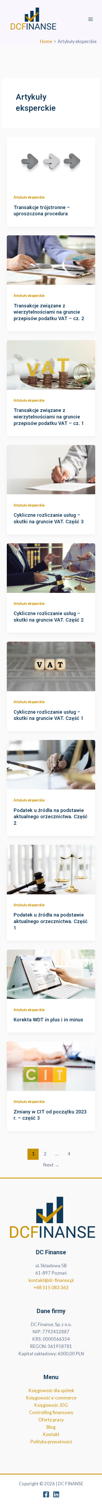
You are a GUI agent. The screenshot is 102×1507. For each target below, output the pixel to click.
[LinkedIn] (56, 1494)
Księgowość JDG (51, 1405)
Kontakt (51, 1434)
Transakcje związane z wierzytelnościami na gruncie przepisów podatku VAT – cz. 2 (49, 312)
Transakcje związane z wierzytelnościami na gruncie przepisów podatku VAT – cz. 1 (49, 416)
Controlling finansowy (51, 1412)
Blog (51, 1427)
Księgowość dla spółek (51, 1390)
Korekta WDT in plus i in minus (48, 1019)
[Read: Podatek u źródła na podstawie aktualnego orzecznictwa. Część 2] (51, 764)
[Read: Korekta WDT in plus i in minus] (51, 973)
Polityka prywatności (51, 1441)
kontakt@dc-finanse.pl (51, 1280)
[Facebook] (46, 1494)
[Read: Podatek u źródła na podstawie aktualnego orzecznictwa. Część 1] (51, 869)
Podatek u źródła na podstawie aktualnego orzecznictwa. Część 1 (51, 921)
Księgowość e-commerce (51, 1397)
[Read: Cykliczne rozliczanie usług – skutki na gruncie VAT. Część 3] (51, 469)
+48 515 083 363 (51, 1287)
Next (51, 1165)
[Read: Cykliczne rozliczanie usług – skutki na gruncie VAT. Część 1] (51, 665)
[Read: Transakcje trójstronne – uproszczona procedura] (51, 161)
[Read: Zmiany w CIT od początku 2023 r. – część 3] (51, 1065)
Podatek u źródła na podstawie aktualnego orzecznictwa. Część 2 (51, 816)
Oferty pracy (51, 1419)
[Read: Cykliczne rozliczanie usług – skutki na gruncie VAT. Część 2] (51, 567)
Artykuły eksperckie (29, 197)
